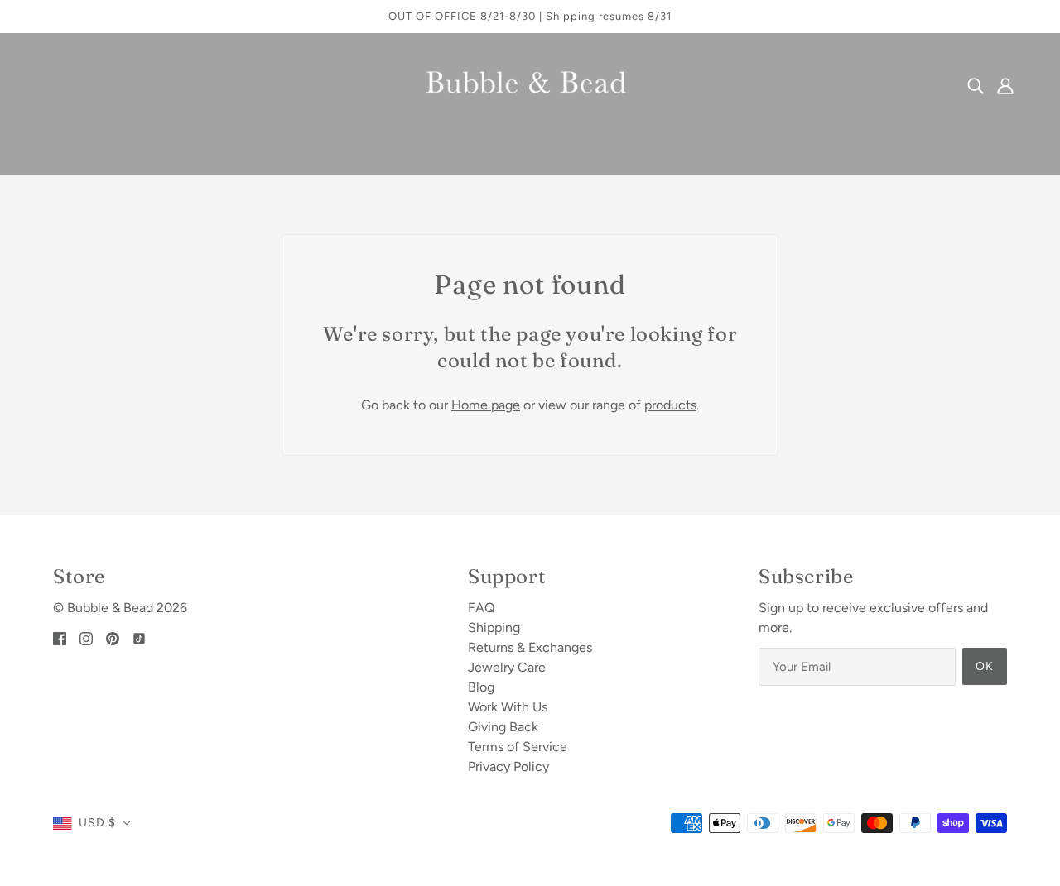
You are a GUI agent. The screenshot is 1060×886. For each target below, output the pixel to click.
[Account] (1005, 85)
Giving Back (503, 727)
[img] (975, 85)
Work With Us (507, 707)
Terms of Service (517, 746)
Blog (481, 687)
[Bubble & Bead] (530, 84)
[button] (92, 823)
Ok (985, 666)
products (670, 405)
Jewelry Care (507, 667)
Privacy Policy (508, 766)
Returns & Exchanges (530, 647)
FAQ (481, 607)
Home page (485, 405)
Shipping (494, 627)
